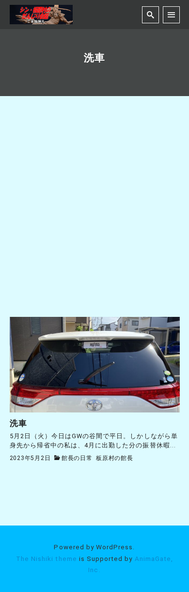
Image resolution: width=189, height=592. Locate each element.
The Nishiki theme (46, 558)
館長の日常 (77, 458)
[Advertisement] (94, 217)
